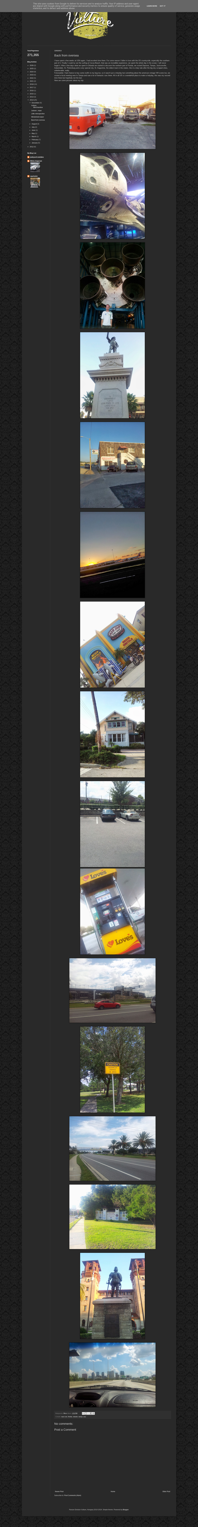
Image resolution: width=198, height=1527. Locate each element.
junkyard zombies (37, 157)
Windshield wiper (37, 117)
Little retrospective (38, 114)
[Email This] (83, 1413)
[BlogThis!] (85, 1413)
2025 (32, 68)
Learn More (152, 6)
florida (70, 1416)
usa (84, 1416)
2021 (32, 81)
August (34, 124)
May (33, 133)
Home (113, 1491)
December (36, 103)
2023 (32, 75)
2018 (32, 84)
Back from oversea (38, 120)
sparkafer (34, 176)
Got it (163, 6)
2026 (32, 65)
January (35, 143)
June (34, 130)
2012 (32, 147)
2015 (32, 94)
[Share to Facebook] (91, 1413)
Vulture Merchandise (37, 106)
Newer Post (59, 1491)
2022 (32, 78)
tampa (81, 1416)
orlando (75, 1416)
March (34, 136)
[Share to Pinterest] (93, 1413)
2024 (32, 72)
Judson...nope (36, 111)
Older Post (166, 1491)
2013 (32, 100)
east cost (64, 1416)
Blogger (125, 1510)
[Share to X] (88, 1413)
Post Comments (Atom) (72, 1495)
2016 (32, 91)
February (35, 140)
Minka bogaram (36, 161)
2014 (32, 97)
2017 (32, 87)
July (33, 127)
